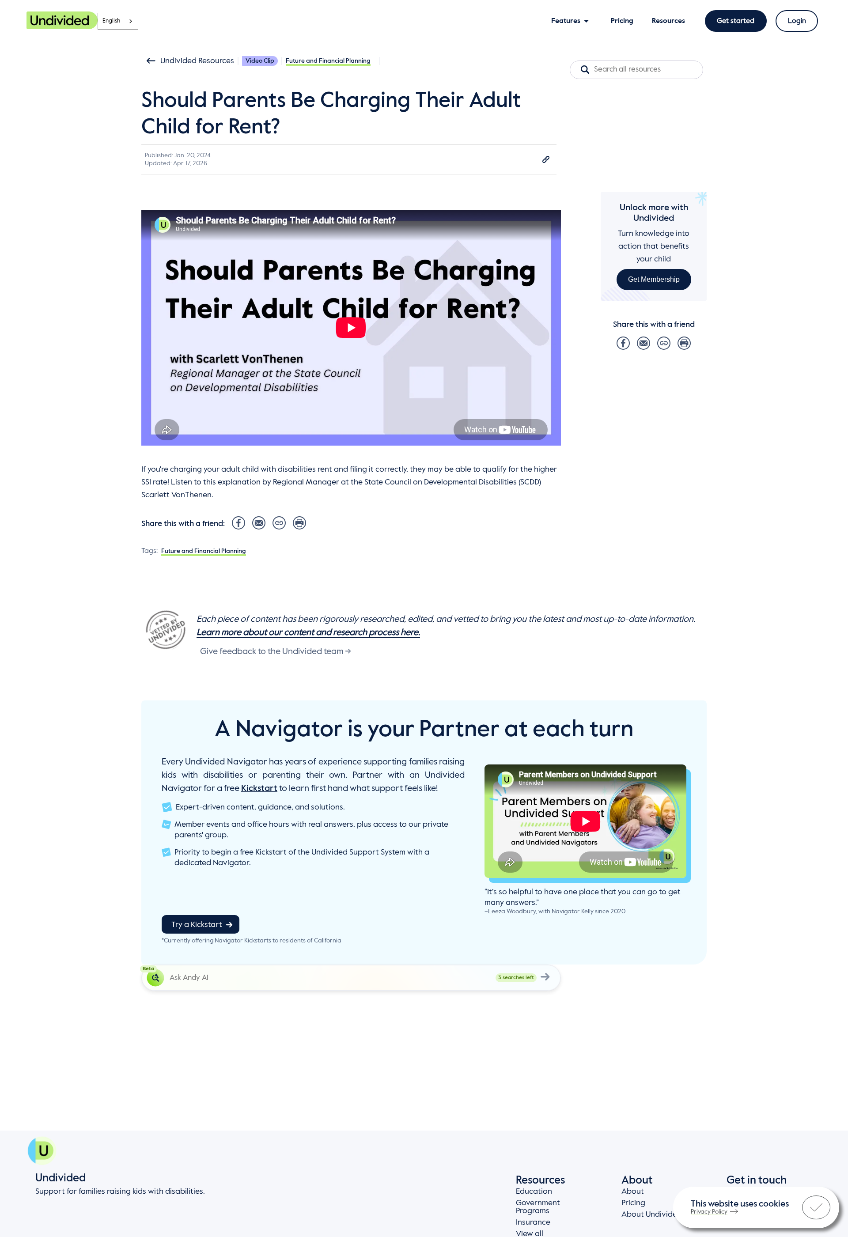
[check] (816, 1207)
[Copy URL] (546, 159)
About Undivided (651, 1214)
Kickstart (259, 788)
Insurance (533, 1222)
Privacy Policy (709, 1212)
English (111, 21)
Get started (735, 21)
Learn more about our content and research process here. (308, 632)
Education (534, 1191)
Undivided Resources (197, 61)
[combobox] (118, 21)
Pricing (633, 1203)
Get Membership (654, 279)
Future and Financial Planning (328, 61)
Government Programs (538, 1207)
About (632, 1191)
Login (797, 21)
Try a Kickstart (196, 925)
